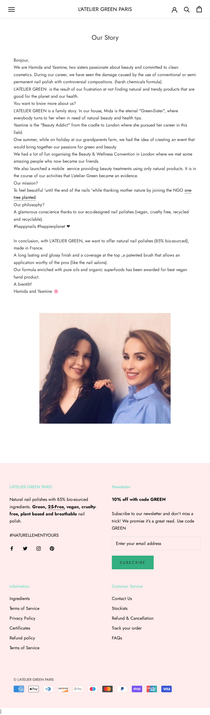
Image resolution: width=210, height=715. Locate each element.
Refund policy (22, 638)
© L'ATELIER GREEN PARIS (34, 679)
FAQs (117, 638)
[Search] (187, 9)
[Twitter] (25, 548)
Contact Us (122, 598)
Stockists (119, 608)
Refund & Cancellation (132, 618)
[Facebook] (12, 548)
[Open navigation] (11, 9)
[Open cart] (199, 9)
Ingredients (20, 598)
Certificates (20, 628)
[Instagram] (38, 548)
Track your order (127, 628)
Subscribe (133, 562)
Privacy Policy (22, 618)
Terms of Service (24, 608)
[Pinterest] (52, 548)
